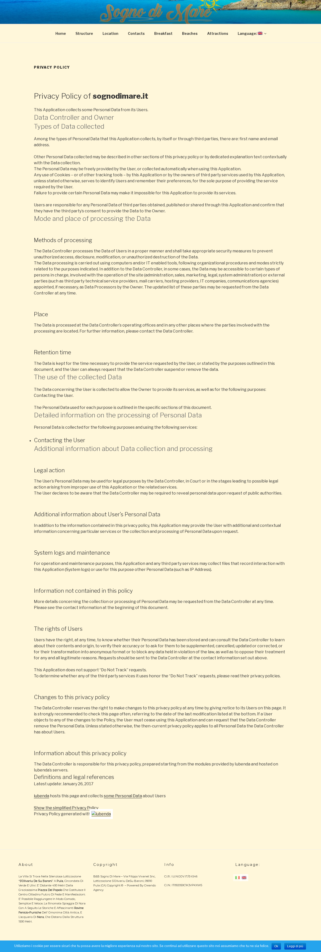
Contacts (136, 33)
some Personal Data (123, 796)
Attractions (217, 33)
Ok (276, 946)
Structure (84, 33)
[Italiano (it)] (237, 877)
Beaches (190, 33)
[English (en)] (244, 877)
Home (60, 33)
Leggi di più (295, 946)
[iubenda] (101, 814)
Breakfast (163, 33)
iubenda (41, 796)
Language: (248, 33)
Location (110, 33)
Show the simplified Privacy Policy (66, 808)
